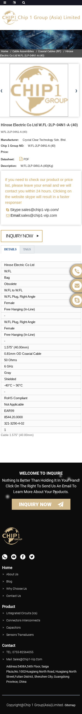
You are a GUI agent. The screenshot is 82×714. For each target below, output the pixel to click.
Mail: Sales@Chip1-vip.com (24, 659)
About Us (12, 574)
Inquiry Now (19, 235)
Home (4, 51)
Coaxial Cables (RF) (49, 51)
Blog (9, 581)
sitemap (70, 705)
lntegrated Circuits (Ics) (21, 613)
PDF (26, 159)
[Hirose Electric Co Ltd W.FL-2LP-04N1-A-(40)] (39, 90)
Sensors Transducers (20, 634)
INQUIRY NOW (35, 504)
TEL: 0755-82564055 (19, 652)
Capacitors (13, 627)
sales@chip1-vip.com (39, 215)
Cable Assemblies (23, 51)
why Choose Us (16, 588)
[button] (76, 91)
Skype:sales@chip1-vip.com (34, 210)
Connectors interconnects (23, 620)
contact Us (13, 596)
